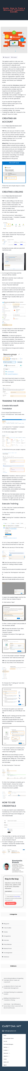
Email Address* (8, 891)
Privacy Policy (17, 896)
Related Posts (8, 948)
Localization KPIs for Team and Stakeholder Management (12, 987)
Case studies (7, 928)
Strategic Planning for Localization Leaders (13, 993)
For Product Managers (8, 1044)
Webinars (6, 957)
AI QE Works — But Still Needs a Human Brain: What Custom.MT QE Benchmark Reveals (13, 1006)
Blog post (7, 57)
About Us (6, 1056)
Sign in (5, 1065)
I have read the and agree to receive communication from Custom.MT (13, 898)
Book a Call (6, 1062)
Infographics (7, 936)
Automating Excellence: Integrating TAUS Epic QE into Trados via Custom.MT (13, 980)
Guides (15, 57)
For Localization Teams (9, 1038)
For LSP (5, 1041)
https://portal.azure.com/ (14, 126)
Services (5, 1047)
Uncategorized (8, 952)
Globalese (16, 85)
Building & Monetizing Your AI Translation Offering (11, 999)
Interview (6, 940)
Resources (6, 1053)
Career (5, 1059)
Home (5, 1035)
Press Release (8, 944)
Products (6, 1050)
